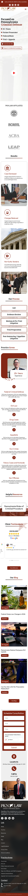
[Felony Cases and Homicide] (14, 457)
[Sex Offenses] (14, 472)
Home (2, 826)
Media (2, 836)
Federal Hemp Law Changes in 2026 (13, 614)
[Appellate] (14, 429)
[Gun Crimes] (14, 443)
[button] (26, 9)
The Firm (3, 830)
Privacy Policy (4, 849)
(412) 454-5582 (12, 2)
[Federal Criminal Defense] (14, 386)
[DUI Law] (14, 400)
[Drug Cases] (14, 414)
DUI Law (14, 406)
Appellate (14, 435)
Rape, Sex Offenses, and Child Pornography (11, 871)
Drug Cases (14, 420)
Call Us (14, 774)
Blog (2, 839)
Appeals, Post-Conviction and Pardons (10, 876)
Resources (3, 833)
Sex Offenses (14, 478)
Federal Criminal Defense (14, 392)
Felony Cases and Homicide (14, 463)
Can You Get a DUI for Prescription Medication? (12, 688)
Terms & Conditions (5, 852)
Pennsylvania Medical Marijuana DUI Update (13, 651)
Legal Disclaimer (5, 846)
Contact (3, 843)
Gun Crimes (14, 449)
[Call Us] (14, 768)
